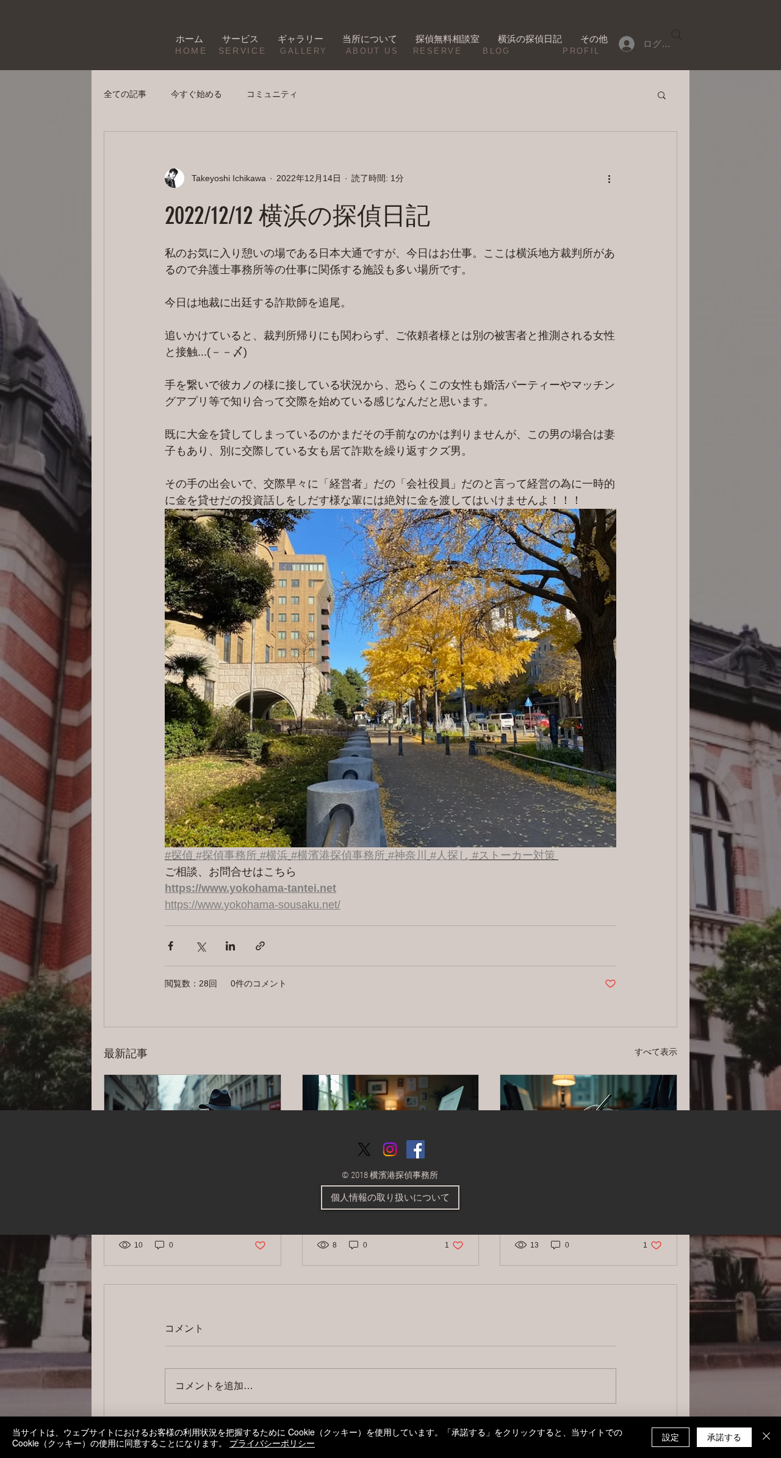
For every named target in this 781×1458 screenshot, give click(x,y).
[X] (364, 1149)
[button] (662, 94)
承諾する (724, 1437)
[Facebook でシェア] (170, 946)
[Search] (676, 35)
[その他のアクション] (609, 178)
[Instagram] (390, 1149)
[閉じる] (766, 1437)
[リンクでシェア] (260, 946)
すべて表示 (656, 1052)
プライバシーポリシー (272, 1443)
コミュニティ (272, 94)
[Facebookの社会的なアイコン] (415, 1149)
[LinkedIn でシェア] (230, 946)
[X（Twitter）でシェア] (200, 946)
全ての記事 (125, 94)
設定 (670, 1437)
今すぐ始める (196, 94)
